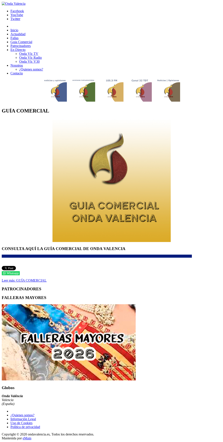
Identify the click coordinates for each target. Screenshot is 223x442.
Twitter (15, 19)
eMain (27, 438)
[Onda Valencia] (13, 3)
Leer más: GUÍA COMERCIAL (24, 280)
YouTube (16, 15)
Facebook (17, 11)
